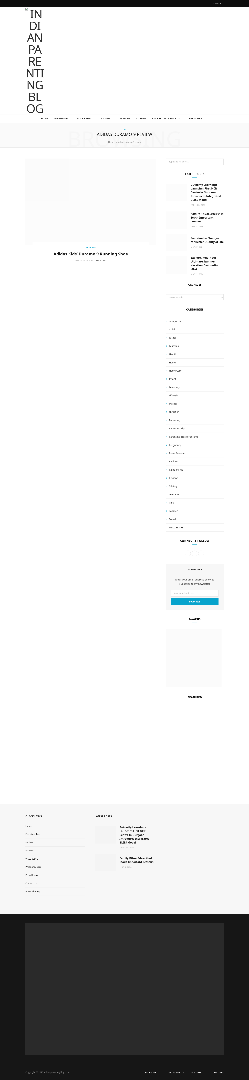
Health (173, 354)
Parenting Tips (177, 428)
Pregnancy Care (33, 866)
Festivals (174, 346)
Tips (171, 502)
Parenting (61, 118)
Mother (173, 403)
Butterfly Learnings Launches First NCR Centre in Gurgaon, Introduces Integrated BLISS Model (206, 192)
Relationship (176, 469)
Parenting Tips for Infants (183, 436)
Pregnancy (175, 445)
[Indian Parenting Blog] (34, 61)
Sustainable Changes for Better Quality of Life (207, 240)
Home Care (175, 370)
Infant (172, 379)
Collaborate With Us (166, 118)
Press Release (177, 453)
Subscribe (195, 118)
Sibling (173, 486)
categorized (175, 321)
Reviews (125, 118)
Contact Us (31, 883)
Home (44, 118)
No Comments (98, 260)
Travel (172, 519)
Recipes (106, 118)
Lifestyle (173, 395)
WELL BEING (84, 118)
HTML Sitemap (32, 891)
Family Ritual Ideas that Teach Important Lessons (207, 217)
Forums (141, 118)
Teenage (174, 494)
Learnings (91, 247)
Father (172, 337)
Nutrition (174, 411)
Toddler (173, 511)
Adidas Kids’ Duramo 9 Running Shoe (91, 254)
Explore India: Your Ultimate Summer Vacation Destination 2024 (205, 263)
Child (172, 329)
